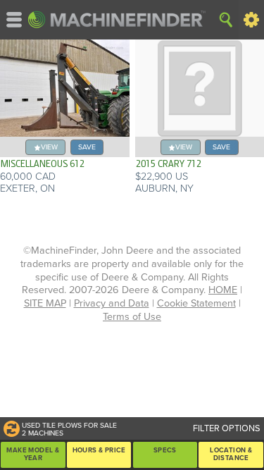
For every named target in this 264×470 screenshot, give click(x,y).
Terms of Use (132, 317)
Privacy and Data (111, 303)
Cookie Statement (196, 303)
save (87, 146)
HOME (222, 290)
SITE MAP (45, 303)
